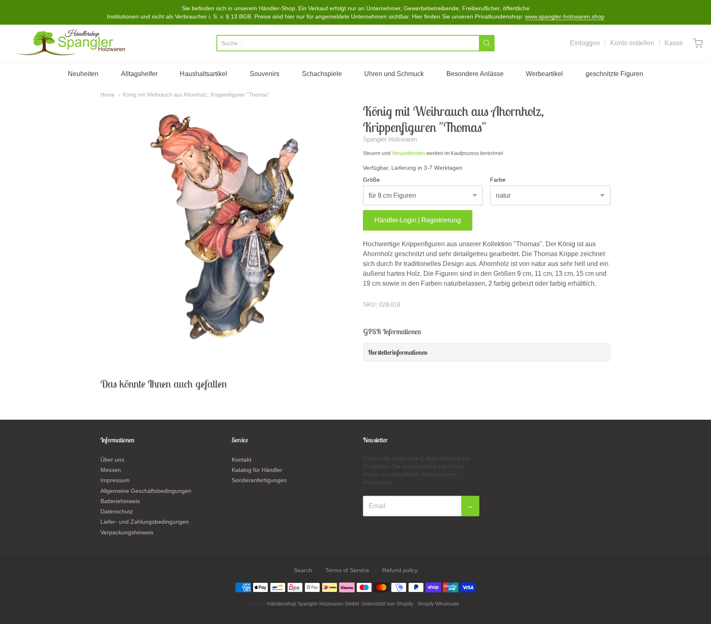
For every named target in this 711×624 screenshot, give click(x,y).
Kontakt (241, 459)
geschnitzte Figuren (614, 73)
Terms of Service (347, 570)
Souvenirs (264, 73)
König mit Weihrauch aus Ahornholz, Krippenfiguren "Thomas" (196, 95)
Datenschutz (116, 511)
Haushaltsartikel (203, 73)
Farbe (498, 180)
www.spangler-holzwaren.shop (564, 16)
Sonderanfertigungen (259, 480)
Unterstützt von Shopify (387, 604)
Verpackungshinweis (126, 532)
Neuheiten (83, 73)
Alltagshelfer (139, 73)
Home (107, 95)
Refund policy (400, 570)
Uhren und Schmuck (394, 73)
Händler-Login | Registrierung (417, 220)
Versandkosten (408, 153)
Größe (371, 180)
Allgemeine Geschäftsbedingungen (145, 491)
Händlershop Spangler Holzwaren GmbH (313, 604)
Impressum (115, 480)
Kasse (674, 42)
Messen (110, 470)
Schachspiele (322, 73)
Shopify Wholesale (438, 604)
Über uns (112, 459)
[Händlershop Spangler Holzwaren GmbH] (72, 43)
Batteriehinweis (120, 501)
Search (303, 570)
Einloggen (585, 42)
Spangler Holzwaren (390, 139)
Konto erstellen (632, 42)
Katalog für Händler (257, 470)
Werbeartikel (544, 73)
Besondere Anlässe (475, 73)
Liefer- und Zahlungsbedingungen (144, 521)
